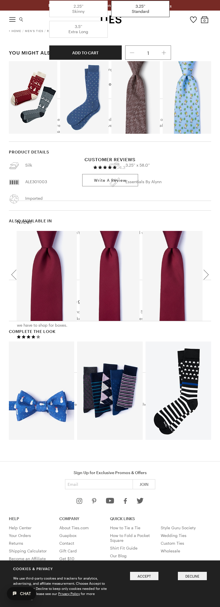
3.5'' (78, 29)
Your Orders (20, 535)
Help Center (20, 527)
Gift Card (68, 550)
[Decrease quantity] (132, 52)
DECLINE (192, 576)
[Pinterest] (94, 502)
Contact (66, 543)
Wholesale (170, 550)
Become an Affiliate (27, 558)
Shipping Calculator (28, 550)
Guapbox (67, 535)
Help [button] (14, 518)
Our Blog (118, 555)
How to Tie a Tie (125, 527)
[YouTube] (110, 502)
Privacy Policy (69, 594)
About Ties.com (74, 527)
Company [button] (69, 518)
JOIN (144, 484)
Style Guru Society (178, 527)
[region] (110, 274)
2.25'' (78, 9)
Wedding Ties (173, 535)
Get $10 (66, 558)
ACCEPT (144, 576)
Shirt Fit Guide (124, 548)
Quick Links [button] (122, 518)
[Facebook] (126, 502)
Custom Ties (172, 543)
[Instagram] (79, 502)
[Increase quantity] (164, 52)
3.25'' (140, 9)
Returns (16, 543)
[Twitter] (140, 502)
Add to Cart (85, 52)
